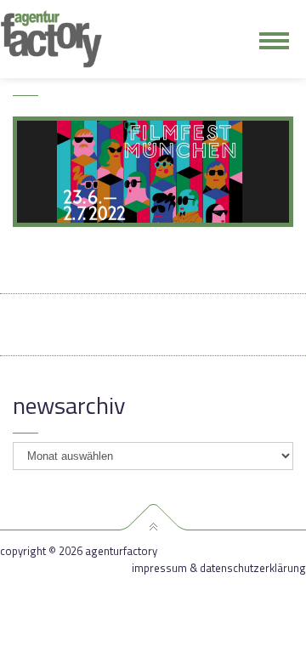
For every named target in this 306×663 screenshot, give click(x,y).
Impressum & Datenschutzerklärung (219, 568)
